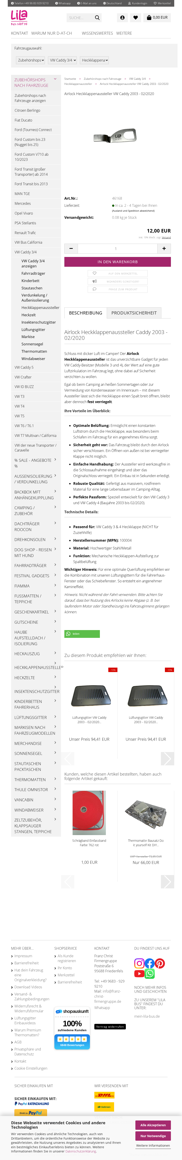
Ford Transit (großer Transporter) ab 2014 (31, 172)
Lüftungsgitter (33, 329)
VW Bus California (28, 242)
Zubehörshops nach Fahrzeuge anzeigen (30, 98)
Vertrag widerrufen (110, 1027)
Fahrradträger (33, 273)
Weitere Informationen (153, 1145)
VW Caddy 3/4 (26, 252)
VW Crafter (23, 377)
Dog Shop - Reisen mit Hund (33, 552)
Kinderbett (31, 280)
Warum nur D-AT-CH (51, 33)
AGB (18, 1042)
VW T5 (19, 416)
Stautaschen (32, 288)
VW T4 (19, 406)
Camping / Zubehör (24, 510)
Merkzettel (163, 3)
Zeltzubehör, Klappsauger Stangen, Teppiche (33, 825)
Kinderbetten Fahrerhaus (28, 704)
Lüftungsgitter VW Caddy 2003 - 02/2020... (89, 719)
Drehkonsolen (30, 539)
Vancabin (23, 799)
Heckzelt (29, 314)
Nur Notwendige (153, 1136)
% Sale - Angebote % (32, 463)
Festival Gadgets (31, 575)
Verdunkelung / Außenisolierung (35, 298)
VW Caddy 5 (24, 367)
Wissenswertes (97, 33)
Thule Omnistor (31, 789)
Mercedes (23, 203)
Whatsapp (64, 3)
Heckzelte (24, 677)
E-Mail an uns (88, 3)
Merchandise (28, 743)
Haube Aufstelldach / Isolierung (29, 637)
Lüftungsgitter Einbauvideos (25, 1020)
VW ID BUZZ (24, 386)
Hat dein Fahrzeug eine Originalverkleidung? (30, 975)
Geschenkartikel (31, 612)
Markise (28, 336)
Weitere (124, 33)
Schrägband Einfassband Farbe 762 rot (89, 842)
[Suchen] (97, 18)
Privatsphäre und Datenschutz (27, 1052)
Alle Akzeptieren (153, 1125)
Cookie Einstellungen (30, 1068)
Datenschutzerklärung (80, 1151)
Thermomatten (34, 351)
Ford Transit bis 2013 (31, 183)
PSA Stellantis (25, 223)
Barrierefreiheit (26, 963)
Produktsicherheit (134, 313)
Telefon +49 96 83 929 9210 (31, 3)
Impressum (23, 955)
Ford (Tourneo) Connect (33, 129)
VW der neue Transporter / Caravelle (35, 448)
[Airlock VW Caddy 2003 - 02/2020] (117, 133)
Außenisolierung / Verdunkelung (33, 479)
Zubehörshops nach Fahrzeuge (31, 82)
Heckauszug (27, 653)
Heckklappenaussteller (40, 307)
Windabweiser (33, 358)
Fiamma (22, 586)
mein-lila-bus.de (147, 1016)
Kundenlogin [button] (139, 3)
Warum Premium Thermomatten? (27, 1032)
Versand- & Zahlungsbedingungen (30, 996)
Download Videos (28, 987)
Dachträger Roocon (27, 526)
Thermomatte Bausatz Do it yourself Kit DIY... (146, 842)
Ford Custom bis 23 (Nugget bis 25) (30, 142)
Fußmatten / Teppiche (27, 598)
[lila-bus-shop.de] (35, 18)
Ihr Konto (65, 967)
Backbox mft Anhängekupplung (34, 494)
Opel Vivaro (24, 213)
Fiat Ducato (23, 120)
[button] (112, 3)
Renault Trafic (25, 232)
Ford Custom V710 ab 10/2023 (32, 157)
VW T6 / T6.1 (24, 425)
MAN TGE (22, 193)
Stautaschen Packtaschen (27, 766)
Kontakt (19, 33)
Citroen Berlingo (27, 110)
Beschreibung (85, 313)
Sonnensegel (32, 344)
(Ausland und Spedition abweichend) (133, 210)
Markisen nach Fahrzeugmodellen (34, 730)
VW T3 (19, 396)
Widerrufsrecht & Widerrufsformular (29, 1008)
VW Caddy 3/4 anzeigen (33, 264)
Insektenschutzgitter (39, 322)
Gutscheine (26, 622)
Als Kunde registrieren (67, 958)
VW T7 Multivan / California (35, 435)
